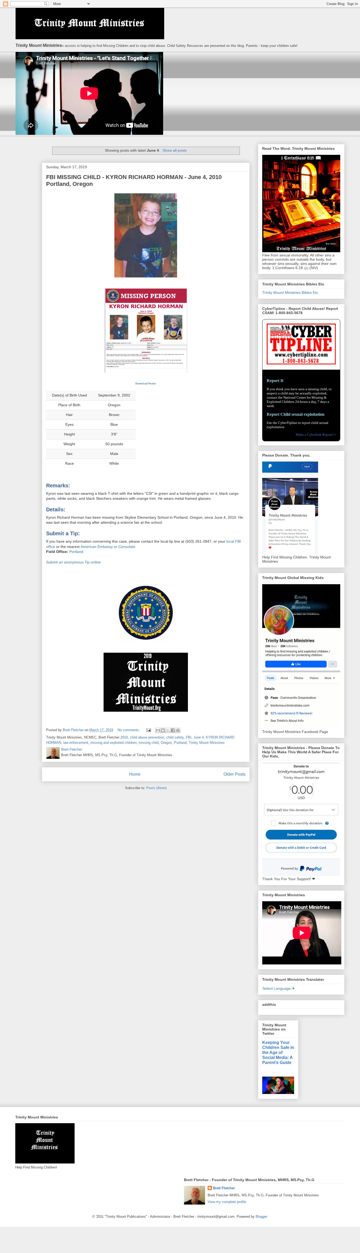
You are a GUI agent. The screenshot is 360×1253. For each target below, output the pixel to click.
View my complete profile (227, 1202)
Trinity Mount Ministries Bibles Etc (290, 292)
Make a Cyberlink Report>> (316, 435)
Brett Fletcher (224, 1188)
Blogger (261, 1217)
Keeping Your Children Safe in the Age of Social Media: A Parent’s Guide (278, 1052)
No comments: (129, 730)
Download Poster (145, 383)
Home (134, 774)
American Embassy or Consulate (108, 546)
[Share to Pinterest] (178, 730)
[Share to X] (168, 730)
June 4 (198, 737)
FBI (188, 737)
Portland (76, 551)
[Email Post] (148, 730)
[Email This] (157, 730)
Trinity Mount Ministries (207, 743)
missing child (149, 743)
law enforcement (75, 743)
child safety (175, 737)
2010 (124, 737)
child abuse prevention (147, 737)
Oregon (166, 743)
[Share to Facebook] (173, 730)
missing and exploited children (113, 743)
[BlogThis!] (163, 730)
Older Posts (234, 774)
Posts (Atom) (156, 788)
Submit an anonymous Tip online (73, 562)
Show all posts (175, 150)
